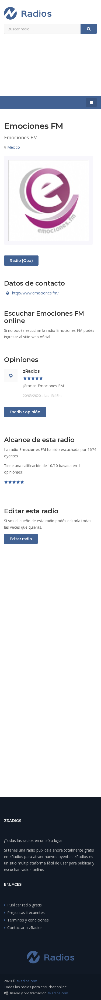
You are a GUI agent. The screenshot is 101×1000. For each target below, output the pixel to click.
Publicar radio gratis (24, 905)
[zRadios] (27, 13)
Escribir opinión (25, 412)
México (13, 147)
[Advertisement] (50, 67)
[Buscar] (89, 29)
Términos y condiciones (28, 920)
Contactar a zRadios (25, 927)
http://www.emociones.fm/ (35, 293)
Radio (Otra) (21, 260)
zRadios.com (26, 980)
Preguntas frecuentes (26, 912)
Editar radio (21, 538)
